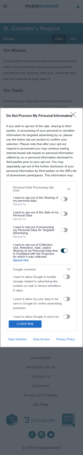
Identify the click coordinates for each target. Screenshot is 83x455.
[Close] (75, 116)
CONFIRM (25, 324)
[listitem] (41, 189)
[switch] (64, 199)
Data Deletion (17, 339)
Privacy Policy (65, 339)
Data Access (41, 339)
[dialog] (41, 227)
